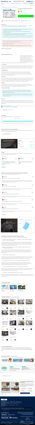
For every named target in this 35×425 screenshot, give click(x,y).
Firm (20, 401)
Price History (9, 20)
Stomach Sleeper (12, 402)
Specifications (22, 20)
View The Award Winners (25, 393)
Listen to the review (5, 9)
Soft (8, 401)
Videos (30, 20)
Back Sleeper (20, 402)
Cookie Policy (28, 424)
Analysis (19, 20)
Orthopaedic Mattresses (9, 403)
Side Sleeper (16, 402)
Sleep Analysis (6, 20)
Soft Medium (11, 401)
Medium (14, 401)
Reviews (25, 20)
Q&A (27, 20)
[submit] (23, 1)
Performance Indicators (14, 20)
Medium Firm (17, 401)
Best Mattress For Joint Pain (16, 403)
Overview (2, 20)
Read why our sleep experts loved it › (6, 48)
